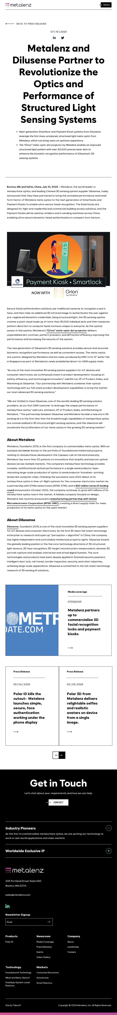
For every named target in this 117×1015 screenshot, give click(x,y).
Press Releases (44, 946)
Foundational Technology (18, 972)
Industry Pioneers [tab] (20, 828)
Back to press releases (32, 24)
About (70, 941)
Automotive (43, 977)
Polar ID (9, 941)
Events (40, 952)
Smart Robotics (44, 983)
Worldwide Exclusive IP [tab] (25, 851)
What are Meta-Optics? (17, 977)
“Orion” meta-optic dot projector (66, 330)
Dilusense (12, 526)
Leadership (73, 946)
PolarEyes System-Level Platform (17, 984)
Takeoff (17, 1005)
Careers (71, 952)
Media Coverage (45, 941)
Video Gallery (43, 957)
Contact (58, 802)
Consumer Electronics (48, 972)
